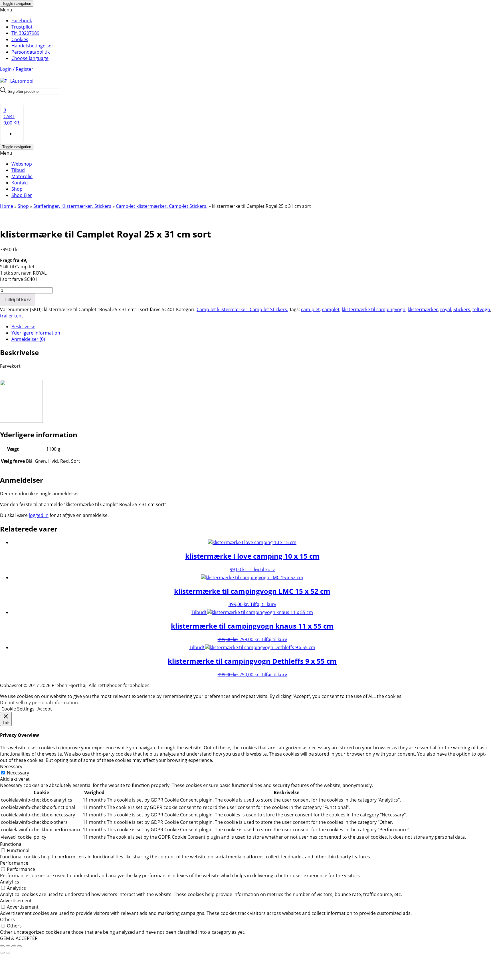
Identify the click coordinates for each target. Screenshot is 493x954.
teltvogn (481, 309)
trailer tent (11, 316)
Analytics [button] (9, 882)
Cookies (19, 39)
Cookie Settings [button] (18, 709)
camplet (331, 309)
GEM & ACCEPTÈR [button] (19, 938)
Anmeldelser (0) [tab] (28, 339)
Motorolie (22, 176)
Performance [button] (14, 863)
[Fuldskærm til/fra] (8, 946)
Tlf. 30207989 (25, 33)
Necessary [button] (11, 766)
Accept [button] (44, 709)
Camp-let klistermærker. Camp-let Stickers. (161, 206)
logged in (39, 515)
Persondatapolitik (30, 52)
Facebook (21, 20)
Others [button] (7, 919)
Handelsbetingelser (32, 46)
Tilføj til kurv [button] (262, 569)
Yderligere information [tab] (35, 333)
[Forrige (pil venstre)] (2, 952)
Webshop (21, 164)
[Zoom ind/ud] (2, 946)
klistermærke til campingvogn (373, 309)
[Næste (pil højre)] (8, 952)
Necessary (18, 773)
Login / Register (16, 69)
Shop (17, 189)
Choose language (30, 58)
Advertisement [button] (16, 900)
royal (445, 309)
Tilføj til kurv (18, 299)
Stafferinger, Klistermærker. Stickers (72, 206)
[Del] (13, 946)
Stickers (461, 309)
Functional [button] (11, 844)
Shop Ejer (21, 195)
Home (6, 206)
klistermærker (423, 309)
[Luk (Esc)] (19, 946)
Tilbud (18, 170)
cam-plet (310, 309)
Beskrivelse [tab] (23, 326)
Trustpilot (22, 27)
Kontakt (19, 183)
